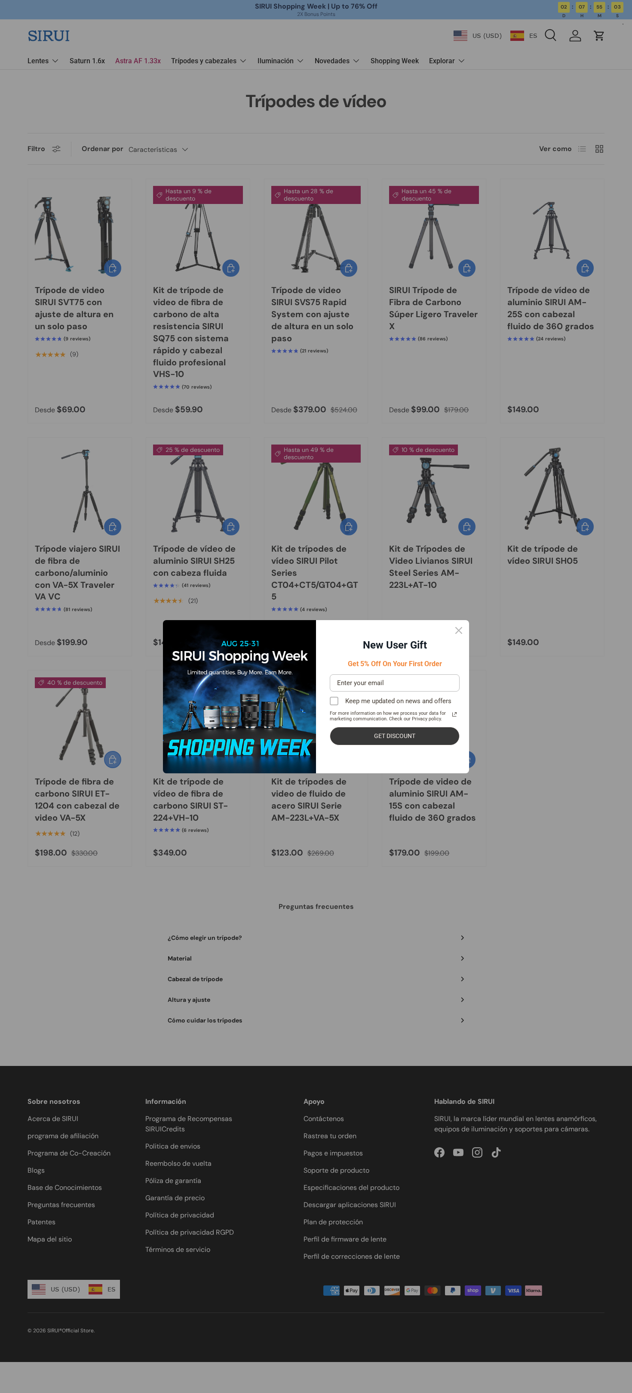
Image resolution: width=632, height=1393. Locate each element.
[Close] (458, 630)
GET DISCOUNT (394, 735)
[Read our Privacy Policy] (454, 714)
